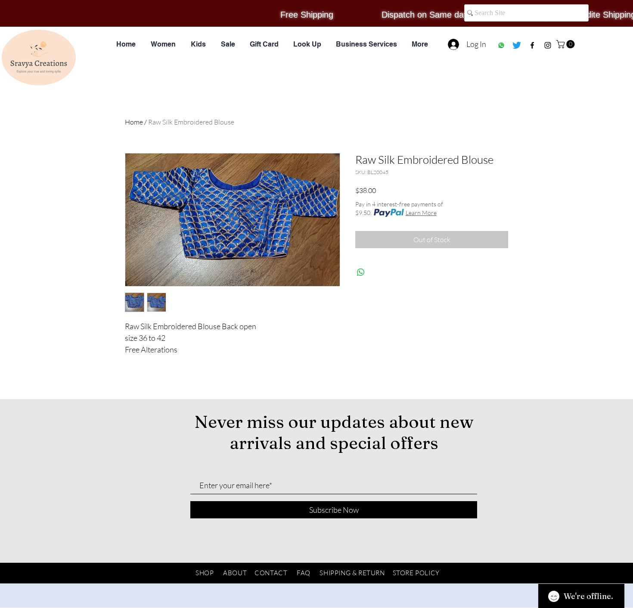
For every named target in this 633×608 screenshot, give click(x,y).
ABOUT (235, 573)
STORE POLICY (416, 573)
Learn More (421, 212)
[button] (566, 44)
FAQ (303, 573)
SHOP (204, 573)
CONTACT (270, 573)
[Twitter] (516, 45)
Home (134, 122)
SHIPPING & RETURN (352, 573)
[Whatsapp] (501, 45)
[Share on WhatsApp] (361, 272)
